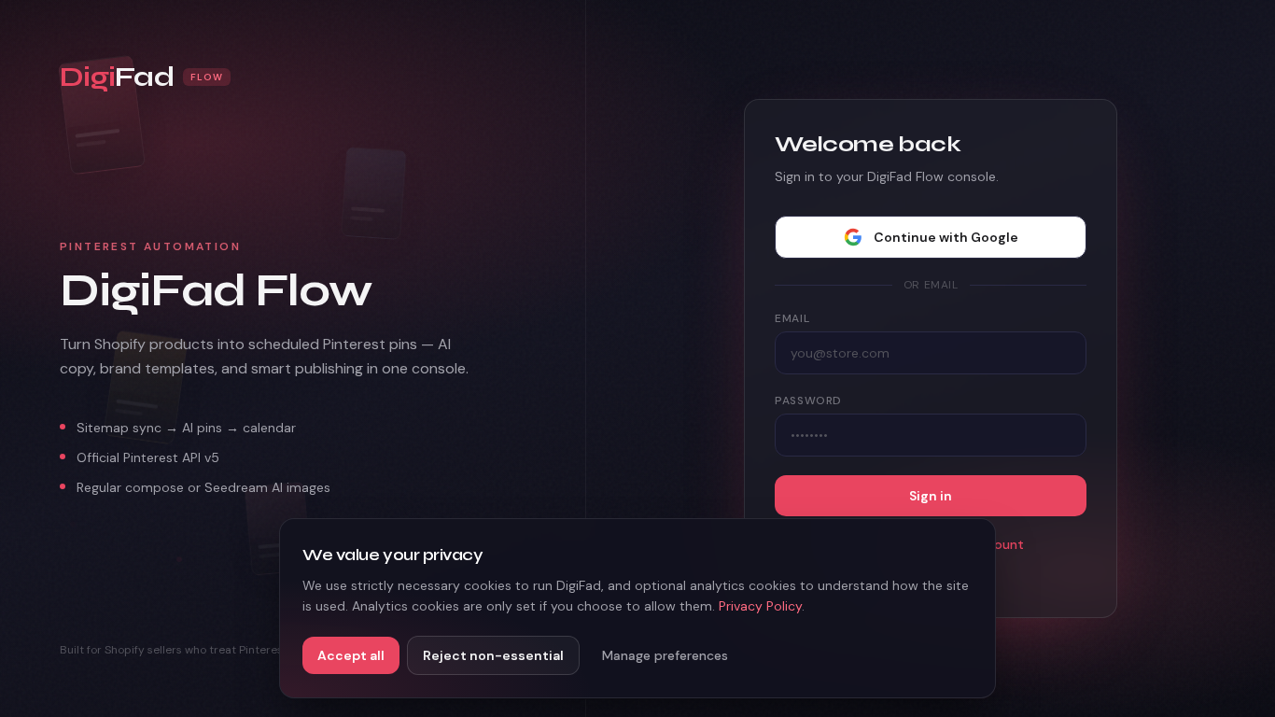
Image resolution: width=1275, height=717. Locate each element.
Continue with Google (946, 237)
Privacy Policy (760, 606)
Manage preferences (665, 655)
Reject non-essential (493, 655)
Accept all (351, 655)
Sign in (930, 495)
